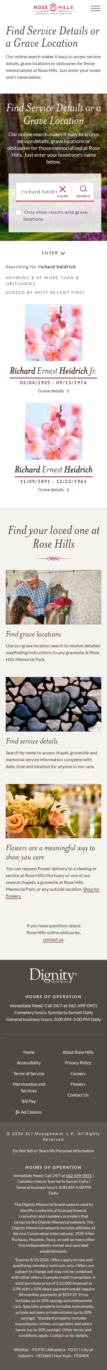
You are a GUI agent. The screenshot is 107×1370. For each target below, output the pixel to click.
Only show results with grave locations (55, 215)
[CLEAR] (62, 190)
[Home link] (53, 8)
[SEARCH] (83, 189)
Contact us (59, 1335)
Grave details (51, 390)
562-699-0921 (82, 1005)
